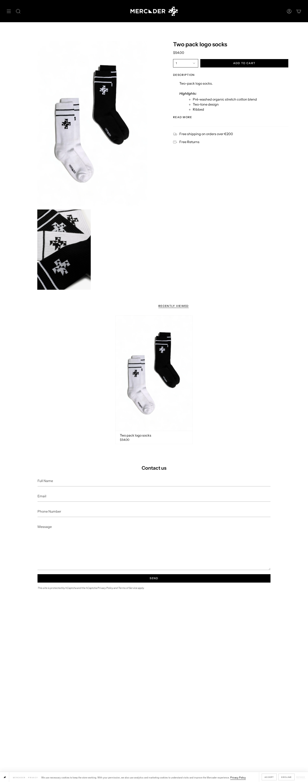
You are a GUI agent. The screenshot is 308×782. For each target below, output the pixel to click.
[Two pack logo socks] (154, 373)
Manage (300, 777)
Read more (182, 117)
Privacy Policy (238, 777)
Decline (286, 777)
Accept (269, 777)
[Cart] (299, 11)
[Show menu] (9, 11)
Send (154, 578)
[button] (18, 11)
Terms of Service (127, 587)
